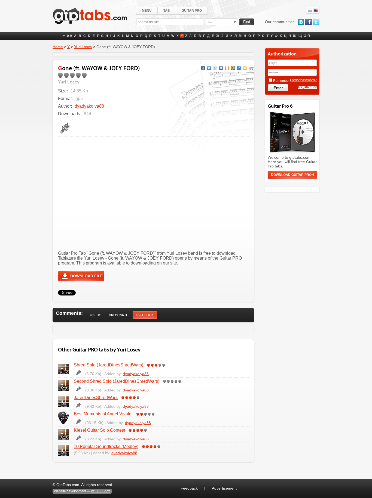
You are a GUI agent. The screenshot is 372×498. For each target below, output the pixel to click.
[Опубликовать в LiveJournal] (215, 68)
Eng (315, 10)
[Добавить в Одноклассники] (227, 68)
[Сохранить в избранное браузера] (245, 68)
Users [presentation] (95, 315)
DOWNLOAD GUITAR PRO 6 (292, 175)
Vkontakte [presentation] (118, 315)
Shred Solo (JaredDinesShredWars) (108, 365)
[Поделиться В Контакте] (221, 68)
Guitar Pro (192, 11)
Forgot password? (303, 80)
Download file (86, 276)
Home (58, 47)
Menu (147, 11)
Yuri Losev (83, 47)
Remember (281, 81)
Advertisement (224, 488)
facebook (308, 22)
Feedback (189, 488)
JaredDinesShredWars (96, 397)
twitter (316, 22)
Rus (310, 10)
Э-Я (307, 36)
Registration (307, 87)
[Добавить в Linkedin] (239, 68)
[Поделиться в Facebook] (203, 68)
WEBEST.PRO (100, 491)
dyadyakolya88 (89, 106)
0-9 (69, 36)
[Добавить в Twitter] (209, 68)
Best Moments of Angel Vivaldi (103, 414)
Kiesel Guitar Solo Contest (99, 430)
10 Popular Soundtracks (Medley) (106, 446)
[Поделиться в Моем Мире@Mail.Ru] (233, 68)
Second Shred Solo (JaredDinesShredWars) (116, 381)
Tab (166, 11)
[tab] (96, 315)
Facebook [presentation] (145, 315)
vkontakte (301, 22)
